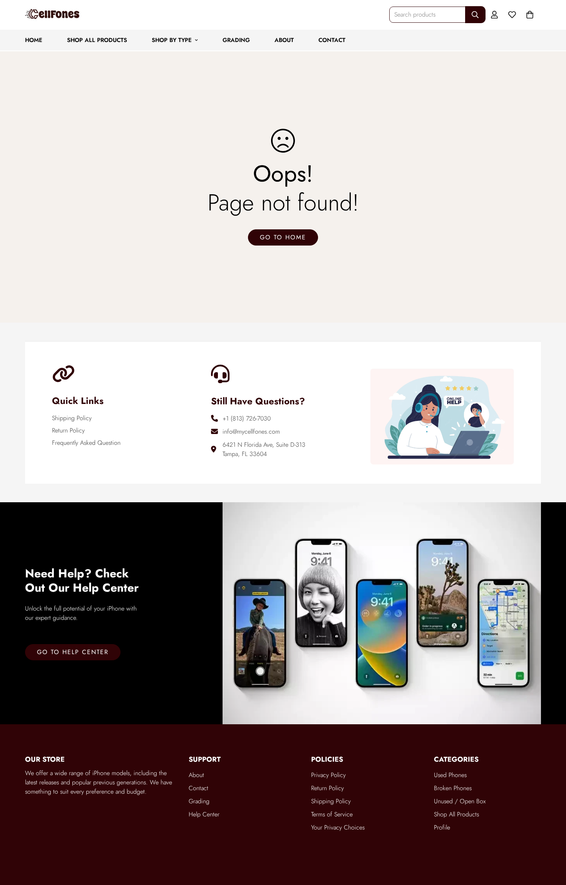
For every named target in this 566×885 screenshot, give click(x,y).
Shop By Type (172, 40)
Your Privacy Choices (338, 827)
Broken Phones (453, 788)
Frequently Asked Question (86, 442)
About (284, 40)
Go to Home (283, 237)
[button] (530, 15)
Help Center (204, 814)
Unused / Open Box (460, 801)
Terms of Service (332, 814)
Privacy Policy (328, 775)
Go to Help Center (73, 652)
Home (33, 40)
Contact (331, 40)
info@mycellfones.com (251, 431)
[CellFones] (53, 15)
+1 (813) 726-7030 (247, 418)
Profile (442, 827)
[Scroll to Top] (551, 843)
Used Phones (450, 775)
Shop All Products (97, 40)
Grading (236, 40)
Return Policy (68, 430)
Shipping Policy (72, 418)
